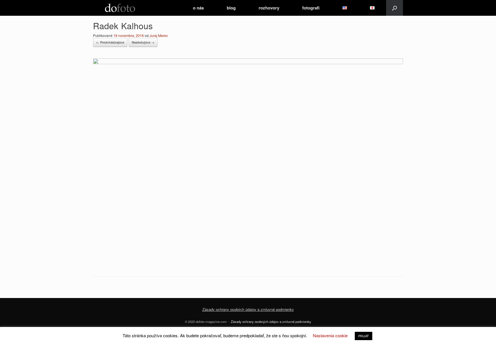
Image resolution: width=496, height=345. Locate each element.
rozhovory (269, 8)
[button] (394, 8)
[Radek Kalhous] (248, 62)
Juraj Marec (159, 35)
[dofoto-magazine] (120, 8)
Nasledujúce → (143, 42)
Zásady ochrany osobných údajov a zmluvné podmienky (271, 321)
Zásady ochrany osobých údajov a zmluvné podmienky (248, 309)
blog (231, 8)
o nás (198, 8)
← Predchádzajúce (110, 42)
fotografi (310, 8)
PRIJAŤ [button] (363, 336)
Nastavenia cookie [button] (330, 335)
